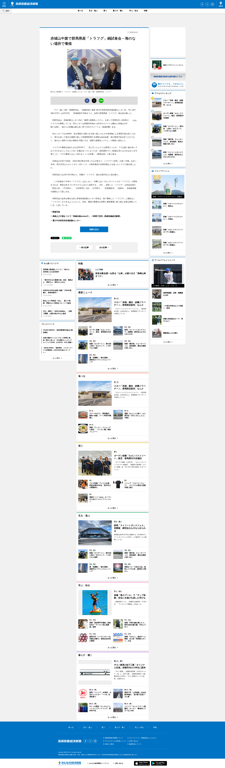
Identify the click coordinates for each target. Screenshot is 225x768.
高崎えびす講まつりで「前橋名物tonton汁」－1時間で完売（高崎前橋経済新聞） (86, 216)
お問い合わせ (133, 741)
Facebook (202, 4)
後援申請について (135, 744)
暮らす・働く (118, 10)
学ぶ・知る (133, 10)
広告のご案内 (109, 744)
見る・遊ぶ (93, 10)
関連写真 (56, 212)
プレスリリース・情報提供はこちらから (142, 738)
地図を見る (94, 229)
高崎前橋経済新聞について (114, 738)
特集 (145, 10)
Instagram (212, 4)
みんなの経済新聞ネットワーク (69, 763)
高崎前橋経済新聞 (24, 4)
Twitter (207, 4)
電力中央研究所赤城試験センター (66, 220)
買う (105, 10)
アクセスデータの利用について (115, 741)
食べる (80, 10)
